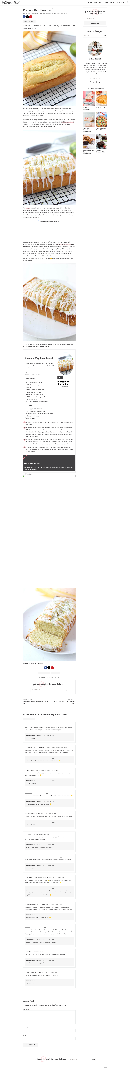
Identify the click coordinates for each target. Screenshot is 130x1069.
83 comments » (62, 13)
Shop (106, 2)
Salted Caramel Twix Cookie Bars (64, 701)
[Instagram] (119, 2)
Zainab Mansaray (32, 13)
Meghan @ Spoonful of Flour (35, 856)
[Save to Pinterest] (30, 16)
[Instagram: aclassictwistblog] (49, 457)
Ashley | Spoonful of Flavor (35, 904)
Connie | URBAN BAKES (32, 813)
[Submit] (105, 35)
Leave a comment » (54, 677)
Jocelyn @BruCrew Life (33, 770)
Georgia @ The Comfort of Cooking (38, 747)
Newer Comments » (59, 996)
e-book (28, 208)
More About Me (95, 78)
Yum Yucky (28, 834)
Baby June (28, 793)
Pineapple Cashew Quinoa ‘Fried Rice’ (35, 701)
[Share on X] (27, 16)
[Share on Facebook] (24, 16)
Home (90, 2)
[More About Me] (95, 48)
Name (25, 1028)
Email (25, 1035)
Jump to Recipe (29, 21)
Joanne (27, 927)
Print (60, 377)
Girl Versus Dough (68, 122)
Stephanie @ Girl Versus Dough (36, 877)
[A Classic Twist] (11, 2)
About (112, 2)
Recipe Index (98, 2)
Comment (26, 1009)
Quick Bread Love (49, 126)
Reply (53, 735)
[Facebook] (117, 2)
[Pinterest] (121, 2)
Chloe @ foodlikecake (33, 972)
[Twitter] (124, 2)
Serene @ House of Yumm (34, 724)
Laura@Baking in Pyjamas (34, 951)
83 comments (42, 677)
